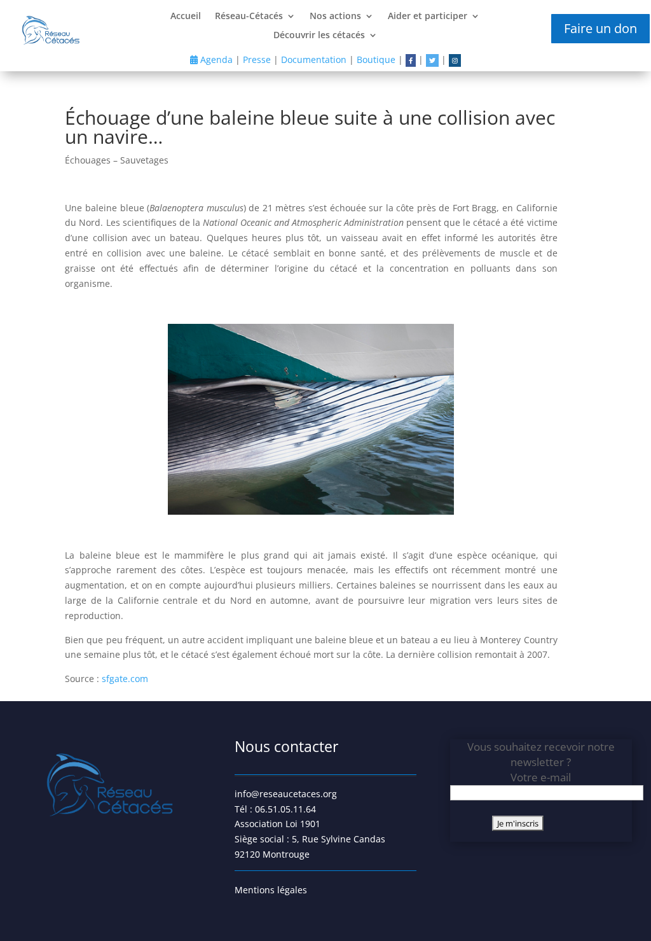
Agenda (215, 59)
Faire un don (600, 28)
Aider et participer (427, 16)
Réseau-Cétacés (249, 16)
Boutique (376, 59)
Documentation (313, 59)
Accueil (185, 16)
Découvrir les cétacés (319, 36)
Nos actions (335, 16)
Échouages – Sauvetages (116, 160)
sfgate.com (125, 679)
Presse (257, 59)
